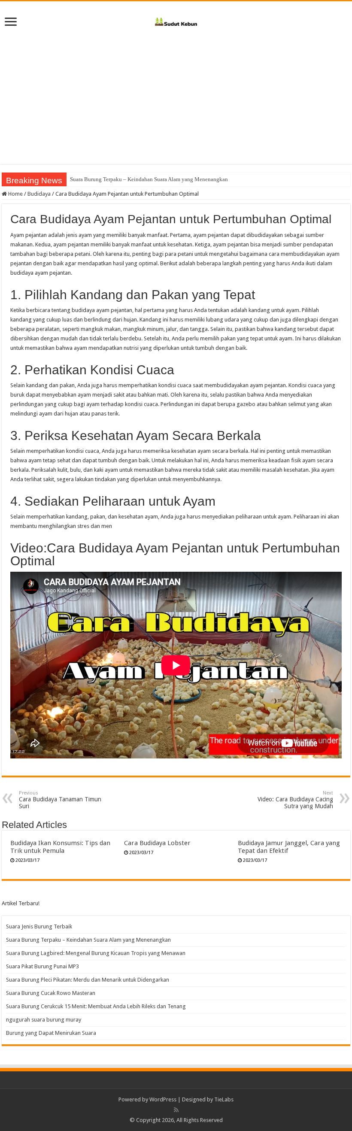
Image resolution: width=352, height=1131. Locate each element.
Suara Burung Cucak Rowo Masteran (50, 993)
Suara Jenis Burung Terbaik (39, 926)
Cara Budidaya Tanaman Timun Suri (60, 800)
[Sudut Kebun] (176, 20)
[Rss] (176, 1110)
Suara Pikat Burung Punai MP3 (42, 966)
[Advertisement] (176, 104)
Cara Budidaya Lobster (157, 843)
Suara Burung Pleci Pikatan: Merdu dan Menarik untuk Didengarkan (87, 979)
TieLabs (224, 1099)
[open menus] (10, 22)
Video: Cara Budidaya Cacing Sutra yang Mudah (295, 800)
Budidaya (39, 194)
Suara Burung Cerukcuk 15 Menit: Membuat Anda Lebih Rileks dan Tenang (96, 1006)
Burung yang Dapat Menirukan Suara (51, 1033)
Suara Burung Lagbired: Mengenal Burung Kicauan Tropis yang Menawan (95, 953)
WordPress (162, 1099)
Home (15, 194)
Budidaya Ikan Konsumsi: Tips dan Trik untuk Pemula (60, 847)
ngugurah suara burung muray (43, 1019)
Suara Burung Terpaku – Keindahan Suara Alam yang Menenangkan (149, 179)
